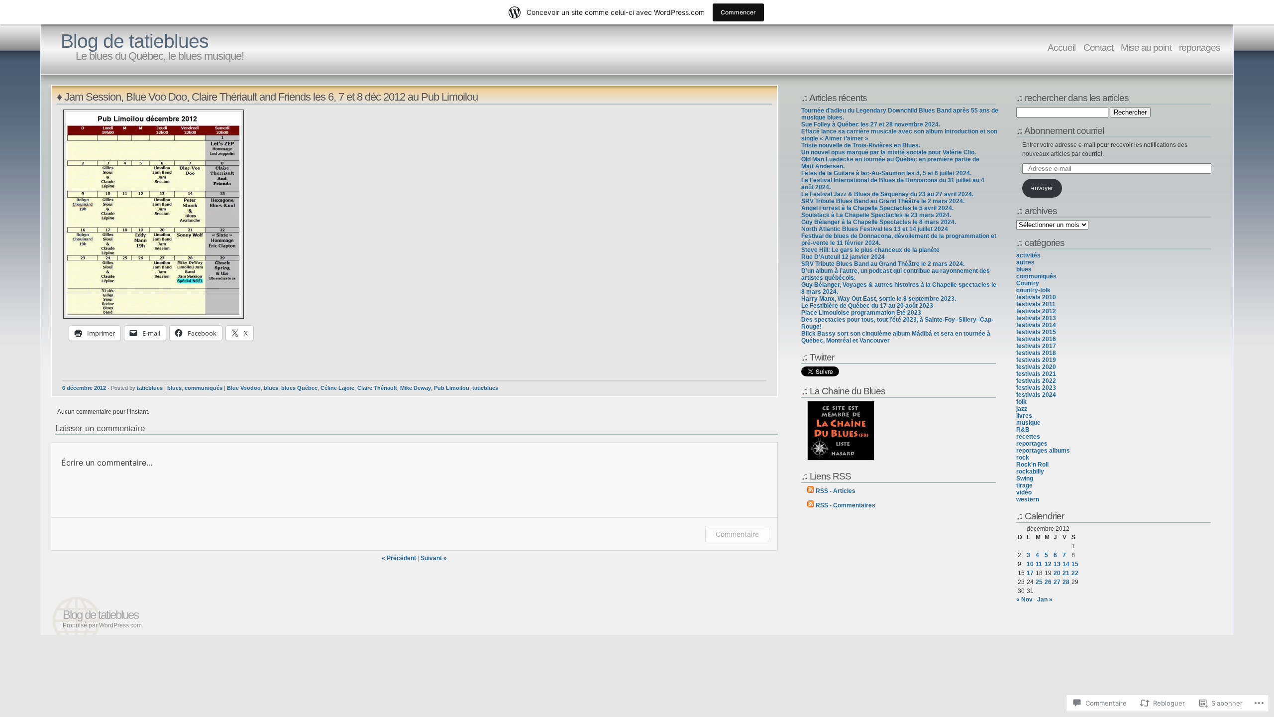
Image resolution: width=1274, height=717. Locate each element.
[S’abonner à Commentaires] (810, 505)
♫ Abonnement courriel (1060, 130)
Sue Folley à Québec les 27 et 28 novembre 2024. (870, 124)
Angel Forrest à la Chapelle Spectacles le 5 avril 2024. (877, 208)
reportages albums (1043, 450)
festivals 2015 (1036, 332)
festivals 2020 (1036, 366)
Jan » (1045, 599)
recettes (1028, 436)
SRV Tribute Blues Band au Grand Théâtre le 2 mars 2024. (882, 201)
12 (1048, 564)
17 (1030, 573)
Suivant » (434, 558)
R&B (1023, 429)
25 (1039, 582)
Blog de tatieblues (135, 41)
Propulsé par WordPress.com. (103, 625)
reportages (1199, 47)
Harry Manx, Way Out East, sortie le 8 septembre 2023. (878, 298)
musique (1028, 422)
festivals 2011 (1036, 304)
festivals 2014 (1036, 325)
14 (1065, 564)
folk (1021, 401)
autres (1025, 262)
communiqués (203, 388)
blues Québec (299, 388)
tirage (1024, 485)
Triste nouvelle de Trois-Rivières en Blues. (860, 145)
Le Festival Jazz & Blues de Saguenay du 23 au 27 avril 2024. (887, 194)
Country (1027, 283)
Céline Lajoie (337, 388)
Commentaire (737, 534)
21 (1065, 573)
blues (174, 388)
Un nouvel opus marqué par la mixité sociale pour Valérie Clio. (888, 152)
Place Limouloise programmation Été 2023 (861, 312)
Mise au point (1146, 47)
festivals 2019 (1036, 360)
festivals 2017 (1036, 346)
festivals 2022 (1036, 380)
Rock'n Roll (1032, 464)
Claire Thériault (377, 388)
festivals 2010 (1036, 297)
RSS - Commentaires (845, 505)
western (1027, 499)
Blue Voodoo (244, 388)
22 (1074, 573)
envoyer (1042, 188)
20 (1057, 573)
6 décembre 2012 (84, 388)
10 (1030, 564)
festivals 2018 (1036, 353)
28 (1065, 582)
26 (1048, 582)
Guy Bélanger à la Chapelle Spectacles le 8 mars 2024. (878, 222)
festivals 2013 (1036, 318)
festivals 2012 (1036, 311)
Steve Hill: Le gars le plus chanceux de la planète (870, 249)
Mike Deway (415, 388)
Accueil (1062, 47)
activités (1028, 255)
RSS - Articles (835, 490)
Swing (1024, 478)
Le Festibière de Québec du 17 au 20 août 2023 (867, 305)
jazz (1021, 408)
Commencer (738, 12)
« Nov (1024, 599)
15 (1074, 564)
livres (1024, 415)
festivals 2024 (1036, 394)
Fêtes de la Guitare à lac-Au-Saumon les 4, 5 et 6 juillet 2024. (886, 173)
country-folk (1033, 290)
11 (1039, 564)
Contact (1098, 47)
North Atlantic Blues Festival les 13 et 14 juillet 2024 (874, 229)
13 (1057, 564)
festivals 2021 (1036, 373)
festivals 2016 (1036, 339)
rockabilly (1030, 471)
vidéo (1024, 492)
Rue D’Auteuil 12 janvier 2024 (843, 256)
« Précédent (399, 558)
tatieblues (150, 388)
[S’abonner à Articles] (810, 490)
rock (1022, 457)
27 (1057, 582)
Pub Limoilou (451, 388)
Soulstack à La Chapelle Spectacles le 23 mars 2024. (876, 215)
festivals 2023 (1036, 387)
